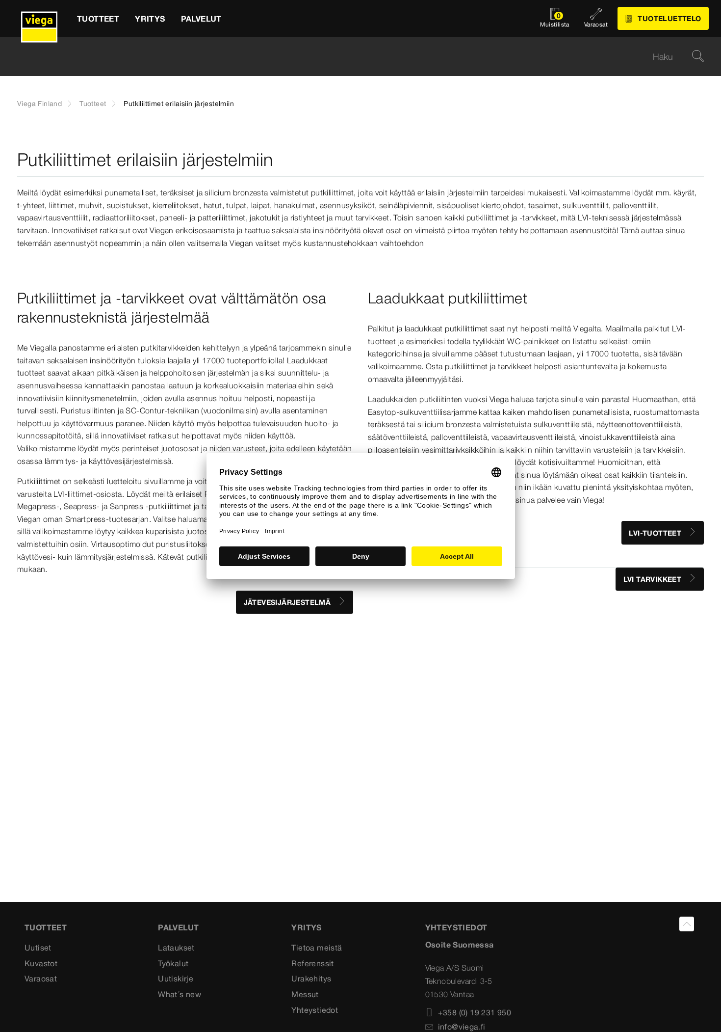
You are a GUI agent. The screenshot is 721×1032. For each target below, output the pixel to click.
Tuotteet (92, 103)
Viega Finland (39, 103)
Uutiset (38, 947)
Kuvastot (41, 963)
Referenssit (312, 963)
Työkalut (173, 963)
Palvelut (178, 927)
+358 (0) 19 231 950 (475, 1012)
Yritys (306, 927)
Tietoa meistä (316, 947)
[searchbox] (352, 56)
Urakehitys (311, 978)
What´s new (179, 994)
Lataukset (176, 947)
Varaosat (41, 978)
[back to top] (686, 924)
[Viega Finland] (39, 18)
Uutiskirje (175, 978)
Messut (304, 994)
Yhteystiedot (314, 1010)
